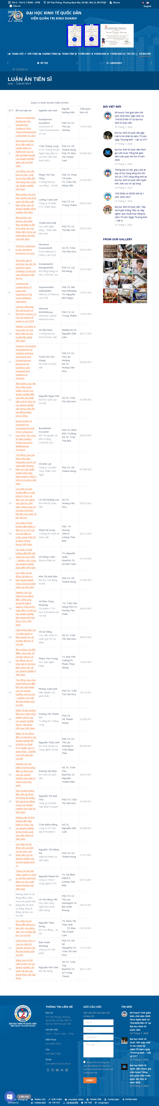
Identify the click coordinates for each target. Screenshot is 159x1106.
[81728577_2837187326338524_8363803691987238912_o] (140, 296)
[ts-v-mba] (110, 296)
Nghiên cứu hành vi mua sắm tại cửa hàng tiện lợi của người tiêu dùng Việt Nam (26, 333)
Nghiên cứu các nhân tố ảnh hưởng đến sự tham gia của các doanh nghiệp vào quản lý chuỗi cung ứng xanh (25, 774)
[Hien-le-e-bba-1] (140, 266)
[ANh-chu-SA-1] (125, 281)
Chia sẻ (16, 6)
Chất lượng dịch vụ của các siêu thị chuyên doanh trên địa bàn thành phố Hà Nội (25, 947)
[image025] (110, 251)
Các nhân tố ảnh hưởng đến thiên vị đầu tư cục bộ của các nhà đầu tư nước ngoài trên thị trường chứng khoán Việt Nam (26, 533)
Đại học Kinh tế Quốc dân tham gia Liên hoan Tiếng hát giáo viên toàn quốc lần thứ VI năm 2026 (130, 154)
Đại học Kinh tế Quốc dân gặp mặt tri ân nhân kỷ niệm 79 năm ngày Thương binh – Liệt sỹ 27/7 (131, 136)
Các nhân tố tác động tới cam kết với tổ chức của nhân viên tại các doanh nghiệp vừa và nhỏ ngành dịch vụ (25, 855)
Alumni (116, 2)
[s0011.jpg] (110, 281)
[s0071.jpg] (140, 281)
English (147, 6)
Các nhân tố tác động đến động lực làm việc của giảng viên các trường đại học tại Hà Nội (26, 928)
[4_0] (140, 251)
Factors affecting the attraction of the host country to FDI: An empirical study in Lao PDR (26, 314)
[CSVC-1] (125, 296)
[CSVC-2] (110, 266)
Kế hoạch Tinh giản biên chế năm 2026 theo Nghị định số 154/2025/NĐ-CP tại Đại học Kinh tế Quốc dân (129, 117)
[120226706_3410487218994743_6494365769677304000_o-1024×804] (125, 266)
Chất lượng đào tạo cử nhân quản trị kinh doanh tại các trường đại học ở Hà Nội (26, 637)
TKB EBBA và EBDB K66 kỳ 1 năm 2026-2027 (129, 195)
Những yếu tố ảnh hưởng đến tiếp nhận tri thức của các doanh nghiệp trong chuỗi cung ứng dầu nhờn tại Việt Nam (25, 828)
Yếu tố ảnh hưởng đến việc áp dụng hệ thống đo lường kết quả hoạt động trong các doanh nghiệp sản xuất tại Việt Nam (26, 801)
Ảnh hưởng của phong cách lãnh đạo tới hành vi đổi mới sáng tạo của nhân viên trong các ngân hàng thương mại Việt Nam (26, 228)
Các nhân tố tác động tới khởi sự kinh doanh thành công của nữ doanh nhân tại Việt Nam (26, 580)
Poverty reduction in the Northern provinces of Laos (25, 249)
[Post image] (107, 115)
